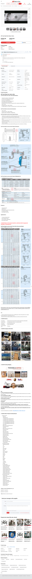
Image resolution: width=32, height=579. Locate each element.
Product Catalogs (12, 546)
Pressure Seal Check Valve (19, 559)
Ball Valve (2, 548)
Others (17, 551)
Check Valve (25, 548)
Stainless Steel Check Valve (13, 565)
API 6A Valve (10, 551)
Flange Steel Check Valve (23, 567)
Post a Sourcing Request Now (24, 512)
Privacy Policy (28, 575)
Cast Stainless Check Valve (14, 567)
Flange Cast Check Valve (5, 569)
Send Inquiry (8, 42)
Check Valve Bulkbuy (4, 571)
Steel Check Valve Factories (22, 565)
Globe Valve (17, 548)
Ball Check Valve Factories (5, 565)
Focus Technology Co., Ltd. (11, 575)
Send (8, 512)
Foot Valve (25, 559)
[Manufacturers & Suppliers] (16, 1)
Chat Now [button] (24, 42)
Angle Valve (7, 559)
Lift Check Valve (4, 561)
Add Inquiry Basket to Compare (16, 31)
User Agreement (20, 575)
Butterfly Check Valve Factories (6, 567)
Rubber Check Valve (12, 569)
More (1, 572)
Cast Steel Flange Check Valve (20, 569)
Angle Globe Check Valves (4, 551)
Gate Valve (9, 548)
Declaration (24, 575)
